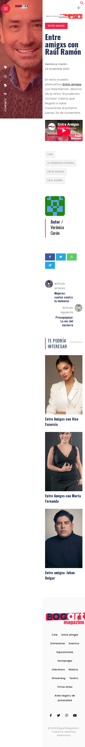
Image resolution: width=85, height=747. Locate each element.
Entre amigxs (56, 25)
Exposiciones (65, 652)
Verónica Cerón (56, 64)
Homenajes (65, 661)
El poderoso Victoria (60, 163)
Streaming (58, 678)
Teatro (73, 678)
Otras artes (64, 687)
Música (73, 669)
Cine (50, 154)
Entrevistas (57, 643)
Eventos (74, 643)
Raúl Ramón (55, 180)
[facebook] (5, 94)
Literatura (58, 669)
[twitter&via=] (5, 85)
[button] (82, 4)
